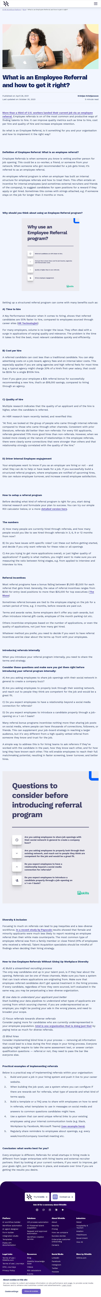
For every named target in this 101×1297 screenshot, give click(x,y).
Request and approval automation (37, 1232)
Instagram (56, 1265)
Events (30, 1274)
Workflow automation (12, 1225)
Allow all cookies (31, 1291)
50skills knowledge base (36, 1262)
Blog (24, 9)
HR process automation (37, 1222)
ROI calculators (34, 1270)
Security (55, 1225)
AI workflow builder (11, 1222)
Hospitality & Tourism (82, 1226)
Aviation (79, 1231)
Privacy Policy (8, 1270)
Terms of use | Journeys (13, 1263)
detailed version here (54, 508)
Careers (55, 1245)
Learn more (66, 1285)
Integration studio (10, 1236)
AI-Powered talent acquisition (35, 1226)
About (54, 1222)
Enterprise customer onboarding (61, 1240)
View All (79, 1242)
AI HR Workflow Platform (11, 9)
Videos (30, 1267)
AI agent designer (10, 1229)
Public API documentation (9, 1244)
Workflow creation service (35, 1238)
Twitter (55, 1268)
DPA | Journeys (9, 1267)
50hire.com (81, 1258)
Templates (7, 1239)
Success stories (59, 1236)
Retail (79, 1222)
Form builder (8, 1232)
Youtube (55, 1272)
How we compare (60, 1232)
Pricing (55, 1229)
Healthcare (81, 1235)
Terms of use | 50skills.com (8, 1259)
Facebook (56, 1261)
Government (82, 1238)
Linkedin (55, 1258)
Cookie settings (11, 1291)
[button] (96, 3)
